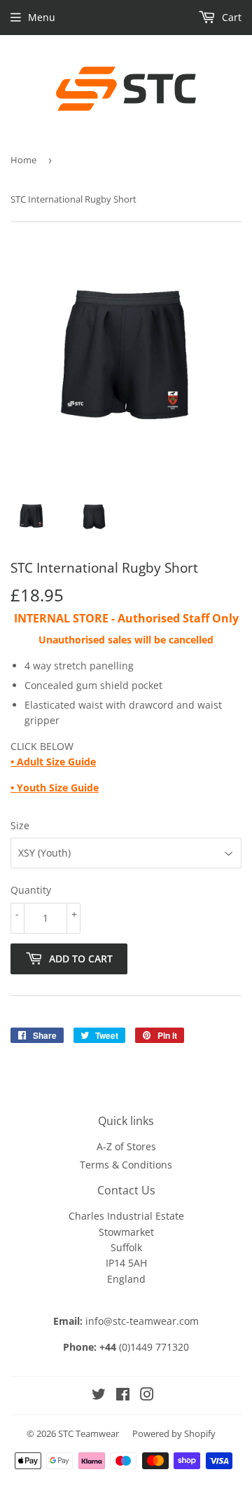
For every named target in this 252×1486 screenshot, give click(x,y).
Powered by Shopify (174, 1433)
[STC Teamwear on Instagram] (147, 1396)
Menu (41, 17)
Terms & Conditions (126, 1164)
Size (19, 825)
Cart (230, 17)
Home (23, 160)
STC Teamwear (88, 1433)
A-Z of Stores (126, 1146)
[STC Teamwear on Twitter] (99, 1396)
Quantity (30, 890)
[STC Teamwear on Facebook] (122, 1396)
